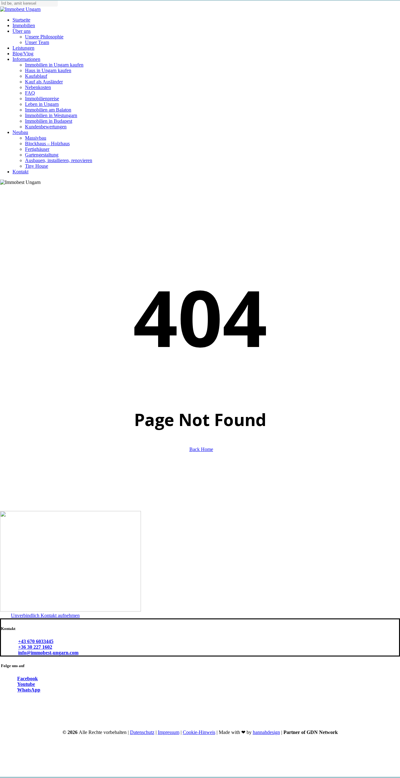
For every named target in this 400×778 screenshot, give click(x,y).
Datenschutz (142, 732)
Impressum (168, 732)
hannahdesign (266, 732)
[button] (45, 615)
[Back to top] (2, 774)
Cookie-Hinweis (199, 732)
